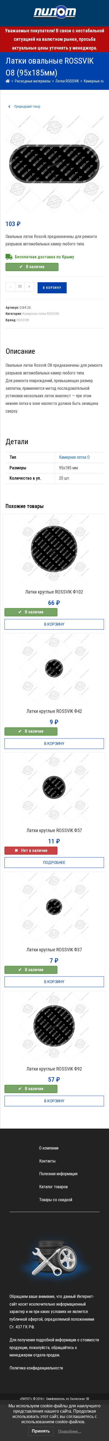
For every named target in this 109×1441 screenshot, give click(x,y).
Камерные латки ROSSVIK (40, 314)
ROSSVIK (23, 320)
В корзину (52, 288)
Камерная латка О (74, 457)
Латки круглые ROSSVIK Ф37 (54, 949)
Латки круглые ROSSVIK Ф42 (54, 711)
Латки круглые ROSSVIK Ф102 (54, 592)
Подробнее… (69, 1431)
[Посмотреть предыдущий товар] (9, 106)
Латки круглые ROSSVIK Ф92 (54, 1069)
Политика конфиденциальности (36, 1368)
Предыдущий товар (27, 106)
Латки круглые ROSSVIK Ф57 (54, 830)
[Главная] (8, 81)
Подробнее (54, 862)
